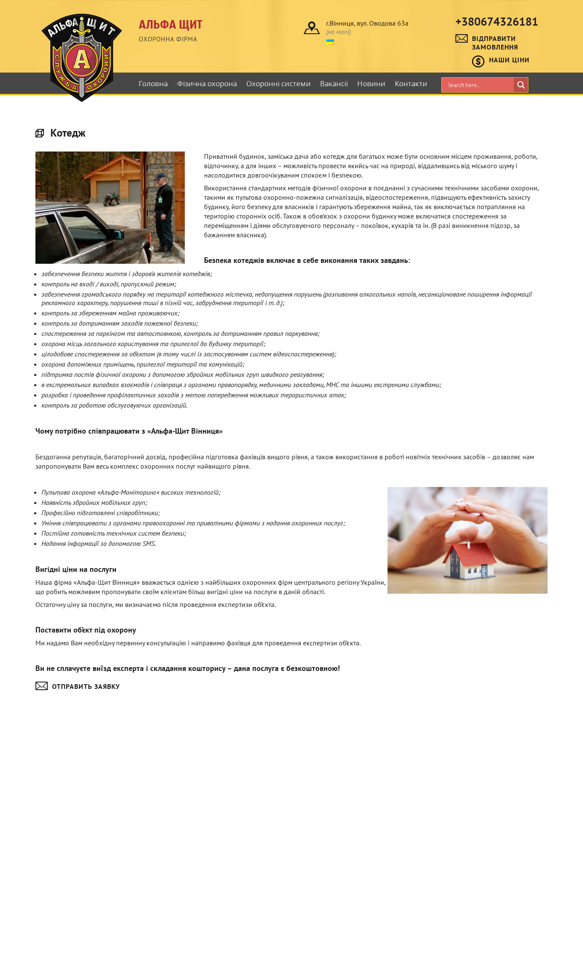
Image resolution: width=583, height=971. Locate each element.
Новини (371, 83)
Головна (153, 83)
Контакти (411, 83)
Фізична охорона (207, 83)
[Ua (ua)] (330, 41)
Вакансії (334, 83)
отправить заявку (86, 686)
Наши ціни (509, 59)
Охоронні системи (278, 83)
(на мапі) (338, 31)
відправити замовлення (495, 42)
